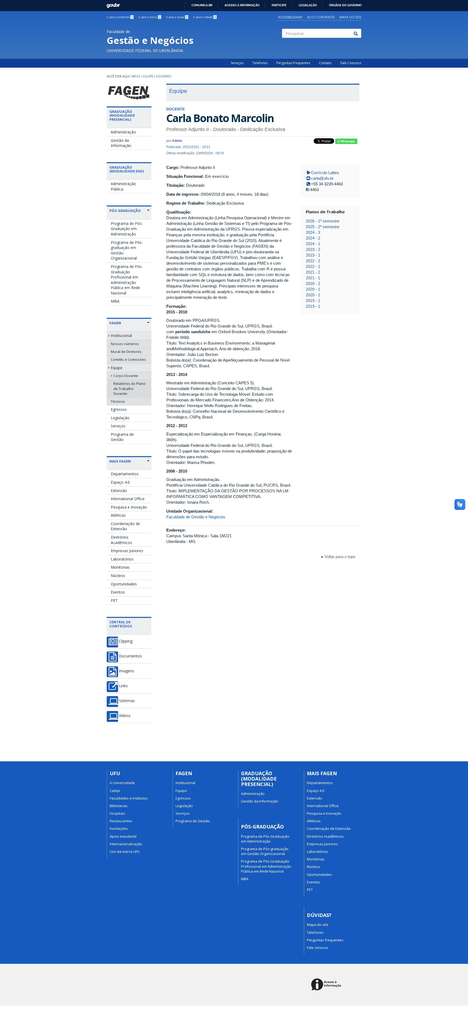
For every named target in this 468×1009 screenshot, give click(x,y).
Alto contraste (321, 17)
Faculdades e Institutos (129, 798)
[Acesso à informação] (327, 984)
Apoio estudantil (123, 836)
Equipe (148, 76)
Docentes (163, 76)
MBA (115, 301)
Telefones (260, 63)
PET (114, 600)
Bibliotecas (119, 805)
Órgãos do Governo (345, 5)
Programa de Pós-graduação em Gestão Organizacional (127, 250)
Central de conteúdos (120, 624)
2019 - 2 (313, 300)
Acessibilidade (290, 17)
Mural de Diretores (126, 351)
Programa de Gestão (122, 437)
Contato (325, 63)
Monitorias (120, 567)
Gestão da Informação (121, 143)
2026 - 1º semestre (322, 221)
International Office (128, 498)
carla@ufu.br (322, 178)
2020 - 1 (313, 289)
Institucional (121, 335)
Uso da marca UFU (125, 851)
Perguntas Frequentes (293, 63)
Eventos (118, 592)
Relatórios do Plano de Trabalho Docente (129, 388)
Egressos (119, 409)
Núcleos (118, 575)
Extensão (119, 490)
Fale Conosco (350, 63)
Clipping (125, 641)
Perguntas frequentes (325, 940)
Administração (123, 132)
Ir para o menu (149, 17)
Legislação (308, 5)
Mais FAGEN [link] (120, 461)
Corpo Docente (125, 375)
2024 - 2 (313, 238)
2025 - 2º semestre (322, 226)
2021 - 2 (313, 272)
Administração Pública (123, 186)
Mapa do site (350, 17)
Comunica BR (201, 5)
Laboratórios (122, 559)
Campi (115, 790)
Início (135, 76)
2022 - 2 (313, 260)
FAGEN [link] (115, 323)
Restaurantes (121, 820)
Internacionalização (126, 843)
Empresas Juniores (127, 550)
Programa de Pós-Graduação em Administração (127, 229)
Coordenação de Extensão (125, 526)
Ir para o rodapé (204, 17)
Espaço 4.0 (120, 482)
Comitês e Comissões (128, 359)
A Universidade (122, 782)
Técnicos (118, 401)
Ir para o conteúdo (120, 17)
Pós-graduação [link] (125, 210)
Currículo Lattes (325, 172)
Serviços (237, 63)
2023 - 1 (313, 255)
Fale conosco (317, 947)
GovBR (111, 4)
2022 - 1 (313, 266)
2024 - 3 (313, 232)
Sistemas (127, 701)
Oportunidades (124, 584)
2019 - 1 (313, 306)
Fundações (119, 828)
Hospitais (117, 813)
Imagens (126, 671)
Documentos (130, 656)
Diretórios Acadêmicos (121, 540)
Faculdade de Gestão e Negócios (195, 517)
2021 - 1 (313, 278)
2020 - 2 (313, 283)
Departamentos (125, 473)
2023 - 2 (313, 249)
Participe (279, 5)
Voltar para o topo (339, 556)
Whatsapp (347, 141)
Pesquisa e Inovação (129, 507)
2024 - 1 (313, 243)
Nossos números (125, 343)
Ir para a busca (176, 17)
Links (123, 686)
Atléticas (118, 515)
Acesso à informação (242, 5)
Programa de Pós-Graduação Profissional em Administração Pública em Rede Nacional (127, 280)
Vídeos (125, 716)
